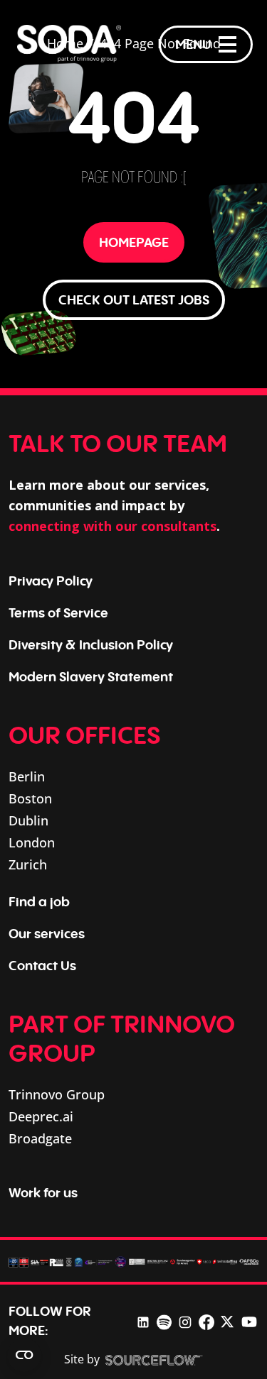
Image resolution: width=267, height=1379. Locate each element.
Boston (30, 798)
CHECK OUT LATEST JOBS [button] (133, 299)
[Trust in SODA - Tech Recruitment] (69, 44)
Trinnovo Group (57, 1094)
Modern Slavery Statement (91, 676)
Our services (47, 933)
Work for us (43, 1192)
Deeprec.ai (41, 1116)
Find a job (39, 901)
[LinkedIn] (143, 1320)
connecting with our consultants (112, 525)
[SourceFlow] (154, 1359)
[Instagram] (185, 1320)
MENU (193, 44)
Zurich (28, 864)
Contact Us (42, 965)
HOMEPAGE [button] (134, 242)
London (32, 842)
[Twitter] (227, 1321)
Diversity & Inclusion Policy (91, 644)
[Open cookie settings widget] (24, 1355)
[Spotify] (164, 1320)
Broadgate (40, 1138)
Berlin (27, 776)
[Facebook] (206, 1320)
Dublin (28, 820)
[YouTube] (249, 1321)
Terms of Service (58, 612)
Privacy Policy (51, 580)
